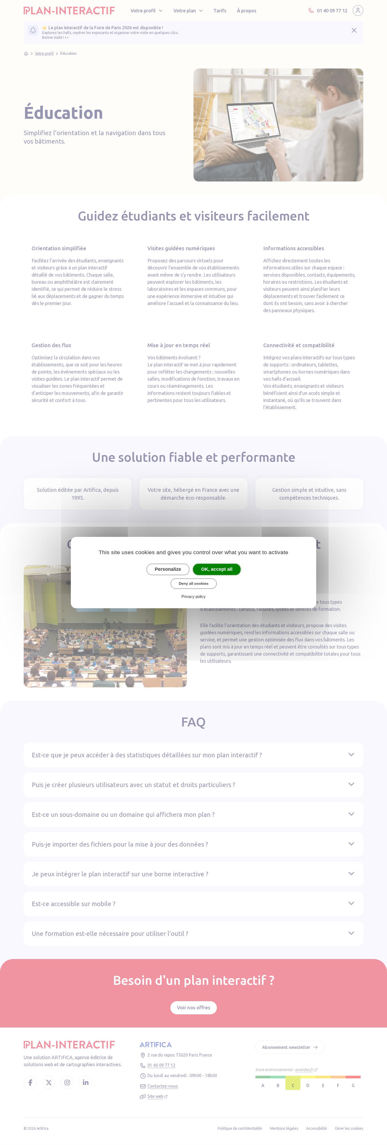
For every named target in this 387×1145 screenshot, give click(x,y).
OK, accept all (216, 569)
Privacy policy (193, 596)
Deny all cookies (194, 583)
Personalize (168, 569)
